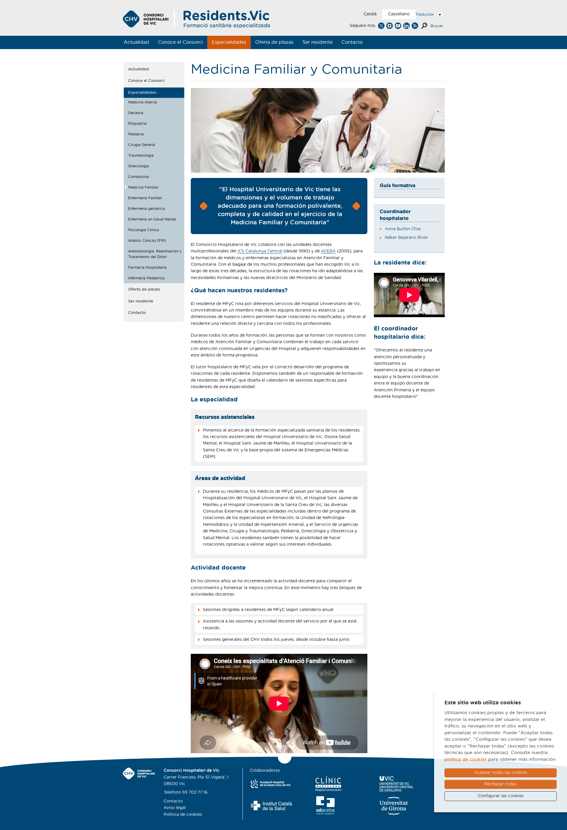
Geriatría (135, 113)
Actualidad (136, 42)
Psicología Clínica (143, 230)
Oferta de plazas (274, 42)
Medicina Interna (142, 102)
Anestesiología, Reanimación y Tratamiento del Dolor (155, 254)
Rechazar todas (501, 784)
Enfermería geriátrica (146, 208)
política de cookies (465, 759)
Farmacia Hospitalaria (147, 267)
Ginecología (138, 166)
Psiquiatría (137, 123)
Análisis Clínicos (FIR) (147, 240)
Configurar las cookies (501, 796)
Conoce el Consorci (180, 42)
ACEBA (328, 251)
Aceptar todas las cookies (500, 773)
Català (370, 14)
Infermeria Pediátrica (146, 278)
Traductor (425, 15)
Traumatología (141, 155)
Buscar (437, 26)
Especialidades (229, 42)
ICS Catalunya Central (259, 251)
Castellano (399, 14)
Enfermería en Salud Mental (152, 219)
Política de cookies (183, 815)
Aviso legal (175, 808)
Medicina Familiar (143, 187)
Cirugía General (141, 145)
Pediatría (136, 134)
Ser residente (317, 42)
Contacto (352, 42)
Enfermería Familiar (145, 198)
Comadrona (138, 177)
